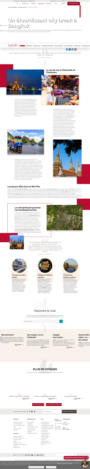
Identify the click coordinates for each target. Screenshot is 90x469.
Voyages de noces (17, 442)
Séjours (15, 441)
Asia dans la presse (45, 436)
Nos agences (25, 1)
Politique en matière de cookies (64, 463)
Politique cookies (66, 460)
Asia (56, 3)
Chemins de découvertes (47, 45)
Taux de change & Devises (19, 425)
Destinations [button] (25, 3)
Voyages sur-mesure (17, 436)
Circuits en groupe (17, 439)
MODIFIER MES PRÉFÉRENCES (36, 467)
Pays (21, 45)
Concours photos (45, 441)
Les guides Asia (44, 430)
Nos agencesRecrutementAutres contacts (58, 428)
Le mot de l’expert (68, 45)
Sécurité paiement (48, 460)
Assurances (41, 460)
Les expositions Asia (45, 433)
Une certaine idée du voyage (47, 425)
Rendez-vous (54, 1)
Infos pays (15, 430)
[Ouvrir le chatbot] (85, 463)
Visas (14, 426)
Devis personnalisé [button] (73, 3)
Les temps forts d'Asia (32, 433)
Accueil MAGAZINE (12, 7)
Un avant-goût (36, 45)
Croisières (15, 446)
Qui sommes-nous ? (45, 422)
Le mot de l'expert (31, 430)
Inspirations (77, 45)
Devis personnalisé (72, 1)
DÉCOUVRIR (18, 344)
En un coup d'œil (31, 428)
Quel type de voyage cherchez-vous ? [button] (76, 458)
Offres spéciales (16, 447)
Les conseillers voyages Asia (47, 428)
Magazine (48, 3)
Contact (63, 3)
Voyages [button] (33, 3)
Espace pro (17, 1)
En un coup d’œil (22, 7)
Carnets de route (44, 434)
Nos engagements (45, 423)
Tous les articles (30, 422)
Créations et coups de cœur (47, 426)
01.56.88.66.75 (63, 1)
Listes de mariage (17, 428)
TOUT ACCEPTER (51, 467)
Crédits (60, 460)
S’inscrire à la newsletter (69, 411)
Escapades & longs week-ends (20, 444)
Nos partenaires (44, 438)
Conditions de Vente (34, 460)
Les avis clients (44, 431)
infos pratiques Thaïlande (54, 404)
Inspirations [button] (41, 3)
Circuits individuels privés (18, 438)
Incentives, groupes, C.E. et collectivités (66, 423)
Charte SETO (55, 460)
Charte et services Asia (18, 422)
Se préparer (29, 45)
